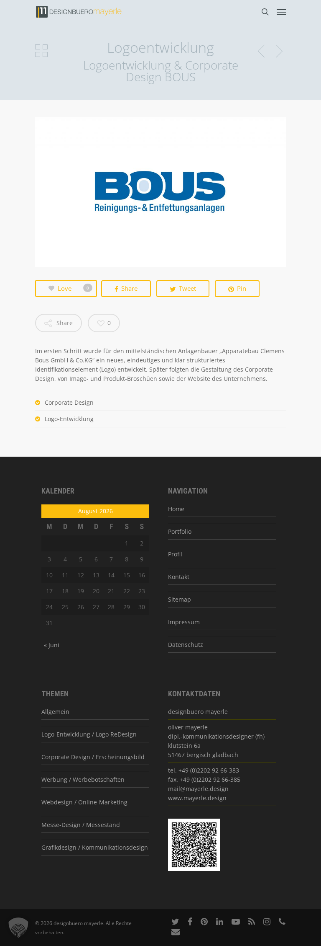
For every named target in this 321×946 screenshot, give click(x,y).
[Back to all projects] (41, 51)
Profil (175, 554)
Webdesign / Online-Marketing (84, 802)
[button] (18, 927)
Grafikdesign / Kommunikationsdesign (94, 847)
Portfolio (179, 531)
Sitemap (179, 599)
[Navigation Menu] (281, 12)
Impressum (184, 622)
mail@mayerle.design (198, 789)
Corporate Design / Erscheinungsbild (93, 757)
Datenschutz (185, 645)
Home (176, 509)
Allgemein (55, 712)
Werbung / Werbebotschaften (83, 779)
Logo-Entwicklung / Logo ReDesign (89, 734)
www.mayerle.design (197, 798)
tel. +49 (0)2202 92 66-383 (203, 770)
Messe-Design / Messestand (80, 825)
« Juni (51, 645)
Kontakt (178, 577)
